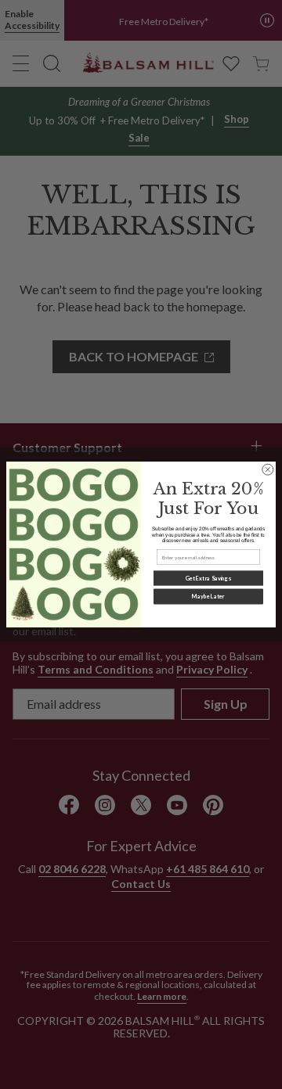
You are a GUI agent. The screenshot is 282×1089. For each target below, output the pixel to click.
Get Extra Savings (208, 578)
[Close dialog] (267, 469)
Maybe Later (208, 596)
